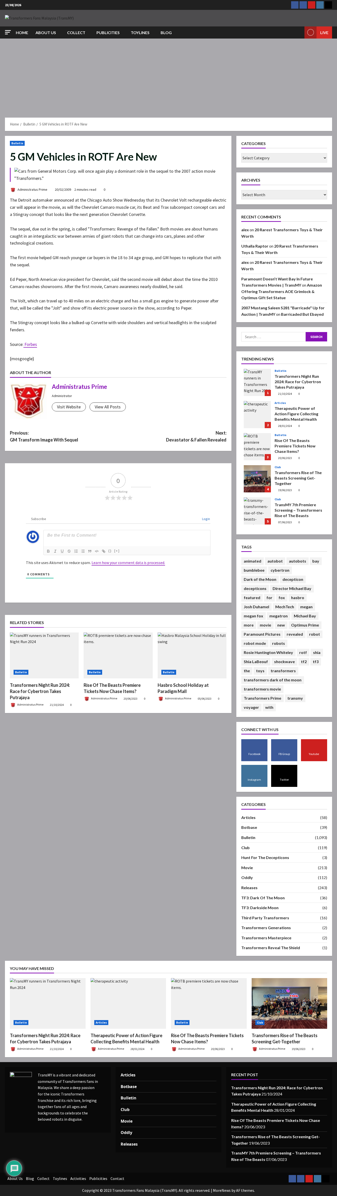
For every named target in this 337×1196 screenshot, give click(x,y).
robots (278, 643)
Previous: (44, 436)
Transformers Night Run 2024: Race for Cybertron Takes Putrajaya (40, 691)
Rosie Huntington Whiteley (268, 652)
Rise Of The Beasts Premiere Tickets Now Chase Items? (257, 446)
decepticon (292, 579)
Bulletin (17, 143)
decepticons (255, 588)
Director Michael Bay (292, 588)
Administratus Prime (32, 189)
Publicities (108, 32)
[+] (117, 551)
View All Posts (108, 407)
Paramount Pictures (262, 634)
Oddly (247, 877)
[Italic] (55, 551)
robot (314, 634)
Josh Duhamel (256, 606)
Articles (280, 402)
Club (278, 467)
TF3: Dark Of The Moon (263, 897)
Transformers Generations (266, 927)
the (247, 670)
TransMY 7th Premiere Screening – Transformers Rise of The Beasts (257, 511)
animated (252, 561)
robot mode (255, 643)
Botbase (249, 827)
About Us (46, 32)
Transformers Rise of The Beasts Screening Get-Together (257, 478)
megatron (278, 615)
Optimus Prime (305, 625)
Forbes (30, 344)
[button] (8, 32)
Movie (247, 867)
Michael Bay (305, 615)
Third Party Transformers (265, 917)
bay (315, 561)
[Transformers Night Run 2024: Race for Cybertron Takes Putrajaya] (44, 655)
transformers (283, 670)
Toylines (140, 32)
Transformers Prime (262, 698)
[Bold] (48, 551)
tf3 (315, 661)
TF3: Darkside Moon (260, 907)
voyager (251, 707)
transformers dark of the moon (272, 679)
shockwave (284, 661)
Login (205, 519)
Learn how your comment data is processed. (128, 562)
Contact (117, 1178)
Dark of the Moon (260, 579)
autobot (275, 561)
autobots (297, 561)
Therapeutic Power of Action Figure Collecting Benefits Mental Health (257, 414)
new (281, 625)
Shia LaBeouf (256, 661)
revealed (295, 634)
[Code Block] (96, 551)
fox (282, 597)
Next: (196, 436)
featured (252, 597)
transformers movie (262, 689)
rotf (303, 652)
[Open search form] (299, 32)
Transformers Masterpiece (266, 937)
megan (306, 606)
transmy (295, 698)
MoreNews (222, 1190)
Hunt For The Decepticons (265, 857)
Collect (76, 32)
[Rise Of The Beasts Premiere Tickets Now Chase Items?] (118, 655)
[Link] (103, 551)
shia (316, 652)
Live (324, 32)
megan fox (253, 615)
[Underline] (62, 551)
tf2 (304, 661)
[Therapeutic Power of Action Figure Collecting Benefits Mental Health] (128, 1003)
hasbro (297, 597)
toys (260, 670)
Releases (249, 887)
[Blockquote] (89, 551)
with (269, 707)
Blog (166, 32)
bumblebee (254, 570)
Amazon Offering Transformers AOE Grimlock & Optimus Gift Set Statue (281, 291)
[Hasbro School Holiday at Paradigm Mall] (192, 655)
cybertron (280, 570)
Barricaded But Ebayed (302, 314)
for (269, 597)
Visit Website (69, 407)
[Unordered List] (82, 551)
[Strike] (69, 551)
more (249, 625)
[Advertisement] (168, 75)
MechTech (284, 606)
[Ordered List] (76, 551)
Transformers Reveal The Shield (270, 947)
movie (265, 625)
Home (22, 32)
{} (110, 551)
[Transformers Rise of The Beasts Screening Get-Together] (289, 1003)
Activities (78, 1178)
